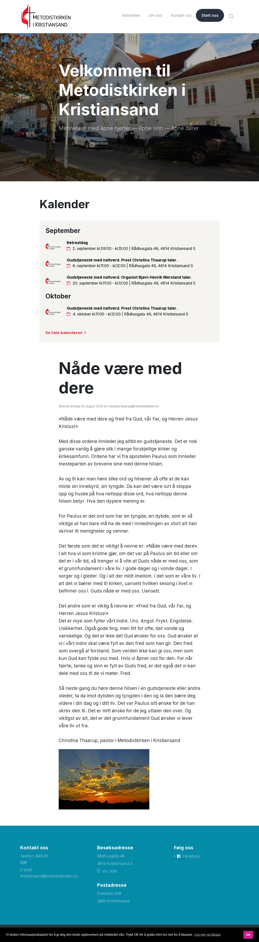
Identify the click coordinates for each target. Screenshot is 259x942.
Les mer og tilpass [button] (207, 934)
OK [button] (248, 934)
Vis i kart (109, 871)
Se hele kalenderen (64, 332)
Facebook (191, 856)
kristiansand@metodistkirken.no (49, 876)
